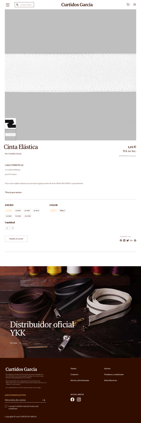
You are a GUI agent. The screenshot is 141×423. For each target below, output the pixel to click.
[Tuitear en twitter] (127, 240)
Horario (107, 368)
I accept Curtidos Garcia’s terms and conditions (23, 407)
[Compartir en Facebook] (121, 240)
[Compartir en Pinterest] (135, 240)
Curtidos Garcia (14, 153)
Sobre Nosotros (110, 380)
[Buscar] (17, 4)
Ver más (13, 343)
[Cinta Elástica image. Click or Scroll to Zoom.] (70, 74)
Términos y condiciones (114, 374)
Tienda (73, 368)
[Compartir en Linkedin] (124, 240)
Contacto (74, 374)
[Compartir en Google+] (131, 240)
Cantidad (10, 222)
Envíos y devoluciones (79, 380)
